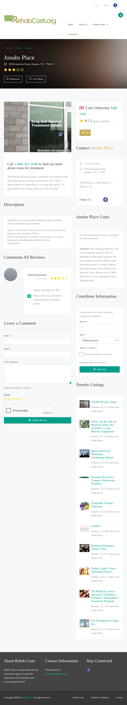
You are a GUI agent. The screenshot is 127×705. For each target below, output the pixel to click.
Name (7, 335)
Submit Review (39, 420)
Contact (119, 697)
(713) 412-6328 (92, 164)
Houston (28, 48)
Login (96, 5)
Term (83, 334)
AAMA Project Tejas (103, 402)
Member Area (99, 24)
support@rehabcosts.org (56, 674)
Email (7, 348)
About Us (83, 24)
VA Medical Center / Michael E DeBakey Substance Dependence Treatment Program (105, 596)
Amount (84, 321)
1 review (105, 121)
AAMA (95, 526)
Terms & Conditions (100, 697)
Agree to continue (88, 347)
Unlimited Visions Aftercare (102, 504)
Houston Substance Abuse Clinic (102, 547)
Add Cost (101, 369)
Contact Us (73, 34)
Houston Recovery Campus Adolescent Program (103, 480)
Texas (18, 48)
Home (70, 24)
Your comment (11, 362)
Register (107, 5)
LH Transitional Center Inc (105, 622)
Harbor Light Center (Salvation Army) (103, 570)
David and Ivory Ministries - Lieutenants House (102, 454)
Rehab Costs (27, 697)
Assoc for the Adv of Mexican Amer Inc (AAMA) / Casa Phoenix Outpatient (103, 426)
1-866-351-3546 (26, 164)
